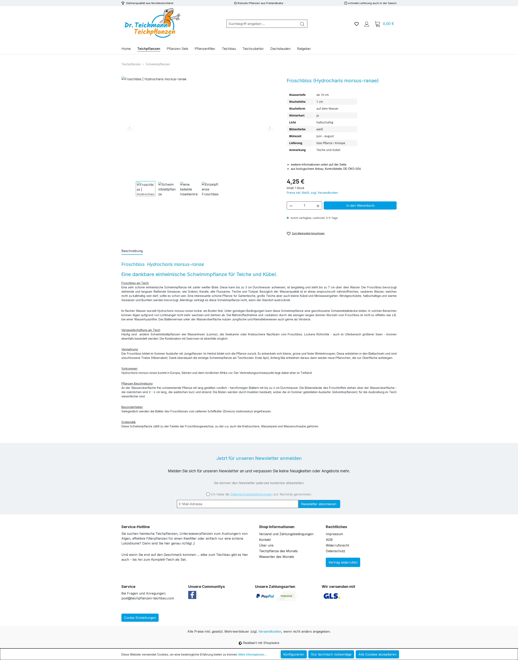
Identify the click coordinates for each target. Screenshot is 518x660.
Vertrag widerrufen (343, 562)
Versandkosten (269, 631)
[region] (200, 136)
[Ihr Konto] (366, 24)
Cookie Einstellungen (140, 618)
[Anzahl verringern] (291, 205)
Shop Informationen (276, 527)
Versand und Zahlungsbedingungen (286, 534)
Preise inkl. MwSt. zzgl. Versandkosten (312, 192)
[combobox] (262, 24)
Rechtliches (336, 527)
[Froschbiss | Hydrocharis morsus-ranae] (199, 127)
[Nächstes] (270, 127)
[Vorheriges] (130, 127)
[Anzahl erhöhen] (318, 205)
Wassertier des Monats (276, 557)
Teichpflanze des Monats (278, 551)
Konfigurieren (293, 654)
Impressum (334, 534)
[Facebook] (192, 595)
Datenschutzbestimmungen (251, 494)
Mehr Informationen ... (253, 654)
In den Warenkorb (360, 205)
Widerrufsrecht (337, 545)
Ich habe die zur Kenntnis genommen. (261, 494)
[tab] (132, 251)
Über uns (266, 545)
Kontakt (265, 540)
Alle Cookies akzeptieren (377, 654)
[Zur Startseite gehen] (151, 23)
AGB (329, 540)
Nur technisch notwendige (331, 654)
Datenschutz (335, 551)
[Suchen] (302, 24)
